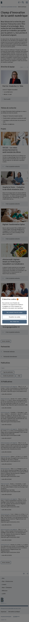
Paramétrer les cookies (14, 317)
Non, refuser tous (14, 321)
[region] (14, 311)
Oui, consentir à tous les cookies (14, 312)
